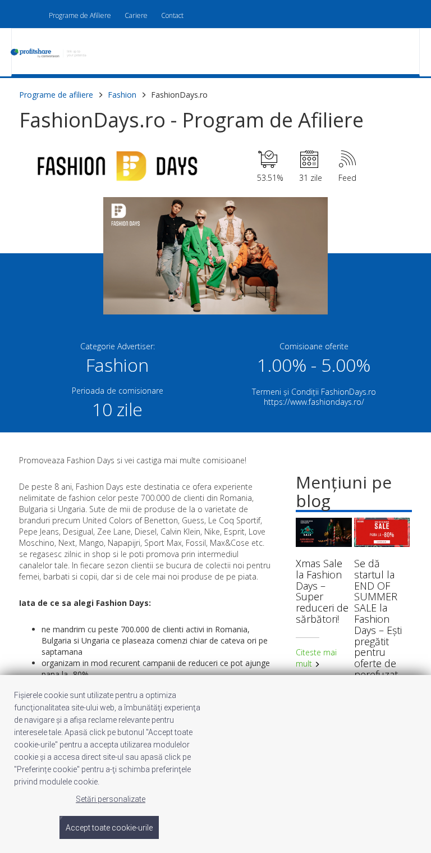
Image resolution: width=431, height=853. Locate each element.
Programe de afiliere (56, 94)
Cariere (136, 15)
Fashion (122, 94)
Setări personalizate (110, 799)
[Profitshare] (54, 53)
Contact (172, 15)
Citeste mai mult (316, 658)
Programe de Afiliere (80, 15)
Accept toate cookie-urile (109, 827)
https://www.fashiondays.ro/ (314, 401)
